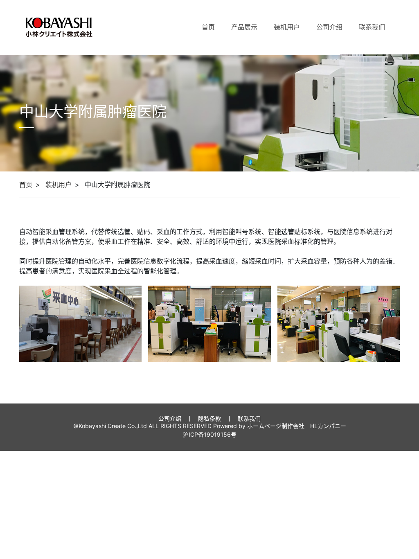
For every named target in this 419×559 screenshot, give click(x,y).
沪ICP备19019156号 (210, 434)
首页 (208, 27)
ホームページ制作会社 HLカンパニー (296, 425)
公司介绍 (329, 27)
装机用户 (287, 27)
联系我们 (372, 27)
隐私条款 (209, 418)
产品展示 (244, 27)
